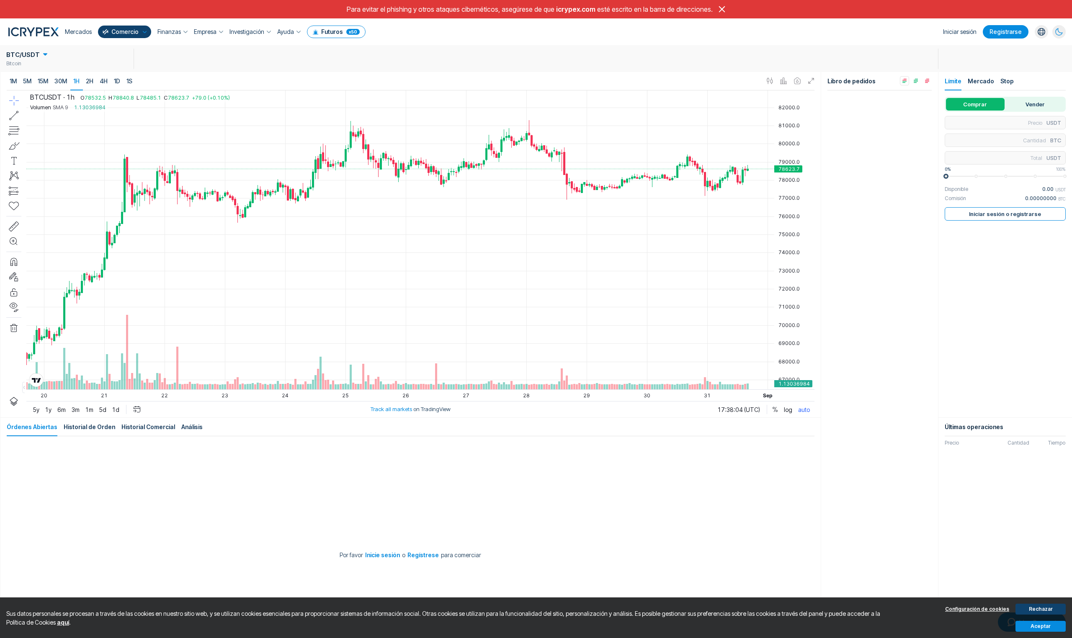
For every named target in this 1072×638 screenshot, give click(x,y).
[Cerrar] (721, 9)
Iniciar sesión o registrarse (1005, 214)
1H (76, 81)
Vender (1035, 104)
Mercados (78, 31)
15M (43, 81)
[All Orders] (904, 80)
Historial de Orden (89, 426)
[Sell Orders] (927, 80)
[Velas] (770, 81)
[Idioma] (1041, 31)
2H (89, 81)
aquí (63, 622)
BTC (1055, 140)
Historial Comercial (148, 426)
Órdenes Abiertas (32, 426)
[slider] (946, 176)
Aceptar (1041, 626)
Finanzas (169, 31)
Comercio (125, 31)
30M (60, 81)
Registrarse (1006, 31)
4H (104, 81)
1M (13, 81)
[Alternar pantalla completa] (811, 81)
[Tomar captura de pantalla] (797, 81)
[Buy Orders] (915, 80)
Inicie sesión (382, 554)
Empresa (205, 31)
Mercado (981, 81)
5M (27, 81)
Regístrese (423, 554)
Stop (1007, 81)
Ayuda (285, 31)
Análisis (192, 426)
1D (117, 81)
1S (129, 81)
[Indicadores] (784, 81)
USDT (1053, 122)
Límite (953, 81)
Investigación (246, 31)
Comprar (975, 104)
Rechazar (1041, 609)
